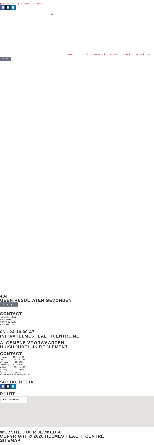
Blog (150, 54)
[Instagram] (7, 7)
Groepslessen (97, 54)
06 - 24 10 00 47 (17, 332)
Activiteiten (80, 54)
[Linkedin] (13, 7)
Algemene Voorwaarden (32, 342)
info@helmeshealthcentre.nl (39, 336)
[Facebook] (2, 7)
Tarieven (125, 54)
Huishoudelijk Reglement (34, 347)
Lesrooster (113, 54)
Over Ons (138, 54)
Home (69, 54)
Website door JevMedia (30, 432)
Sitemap (10, 440)
